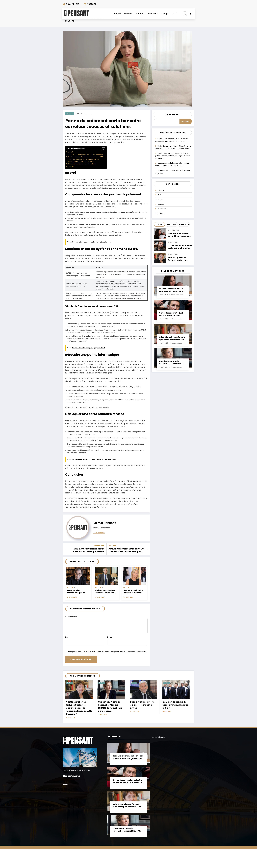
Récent (159, 224)
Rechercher (173, 114)
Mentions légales (158, 737)
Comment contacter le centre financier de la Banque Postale (88, 550)
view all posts (99, 533)
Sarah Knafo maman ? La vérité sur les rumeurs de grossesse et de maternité (179, 234)
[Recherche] (185, 13)
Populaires (171, 224)
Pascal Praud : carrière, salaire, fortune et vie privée (142, 704)
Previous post (98, 546)
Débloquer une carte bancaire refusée (82, 164)
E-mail (109, 637)
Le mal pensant (104, 523)
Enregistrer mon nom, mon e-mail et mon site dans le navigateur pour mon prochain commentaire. (107, 652)
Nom (67, 637)
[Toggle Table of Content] (102, 149)
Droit (174, 13)
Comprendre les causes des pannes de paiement (86, 154)
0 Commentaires (86, 114)
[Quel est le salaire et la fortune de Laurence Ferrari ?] (134, 576)
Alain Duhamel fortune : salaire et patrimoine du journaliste (105, 591)
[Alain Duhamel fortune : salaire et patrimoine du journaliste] (106, 576)
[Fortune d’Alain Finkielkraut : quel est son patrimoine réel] (78, 576)
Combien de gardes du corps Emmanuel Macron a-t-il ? (175, 704)
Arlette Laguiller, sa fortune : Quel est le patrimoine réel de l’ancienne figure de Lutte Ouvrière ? (172, 156)
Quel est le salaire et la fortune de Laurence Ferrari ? (133, 591)
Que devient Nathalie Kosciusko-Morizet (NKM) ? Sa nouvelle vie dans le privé (172, 362)
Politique (165, 13)
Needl (65, 784)
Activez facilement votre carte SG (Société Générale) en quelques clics (126, 550)
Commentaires (71, 616)
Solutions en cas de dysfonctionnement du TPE (85, 157)
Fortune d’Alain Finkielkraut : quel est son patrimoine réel (76, 591)
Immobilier (152, 13)
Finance (140, 13)
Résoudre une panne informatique (80, 162)
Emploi (117, 13)
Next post (112, 546)
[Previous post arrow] (66, 549)
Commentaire (184, 224)
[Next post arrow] (147, 549)
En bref (70, 152)
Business (128, 13)
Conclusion (72, 166)
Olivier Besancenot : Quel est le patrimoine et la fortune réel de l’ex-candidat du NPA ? (180, 246)
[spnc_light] (191, 13)
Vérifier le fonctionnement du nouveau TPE (85, 159)
